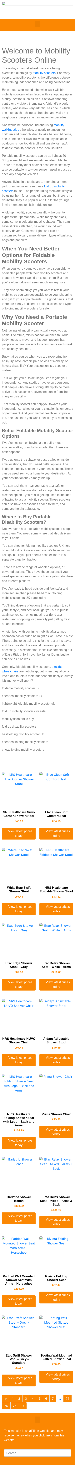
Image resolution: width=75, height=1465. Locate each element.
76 (15, 1406)
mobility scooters (44, 73)
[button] (37, 24)
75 (6, 1406)
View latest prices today (20, 833)
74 (67, 1398)
